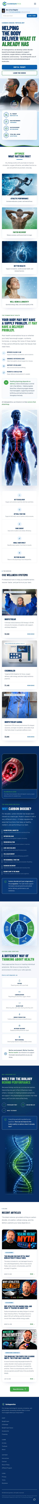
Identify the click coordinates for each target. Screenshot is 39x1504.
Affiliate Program (7, 1468)
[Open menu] (35, 4)
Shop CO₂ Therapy (19, 67)
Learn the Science (19, 73)
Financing (4, 1434)
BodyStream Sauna (7, 1428)
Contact (4, 1461)
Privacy (4, 1476)
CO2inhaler (5, 1424)
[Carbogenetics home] (12, 4)
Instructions (5, 1458)
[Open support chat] (34, 1499)
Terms (3, 1480)
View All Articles (18, 1389)
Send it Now (32, 15)
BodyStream (5, 1421)
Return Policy (5, 1464)
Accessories (5, 1431)
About (3, 1449)
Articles (4, 1443)
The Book (4, 1446)
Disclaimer (5, 1483)
